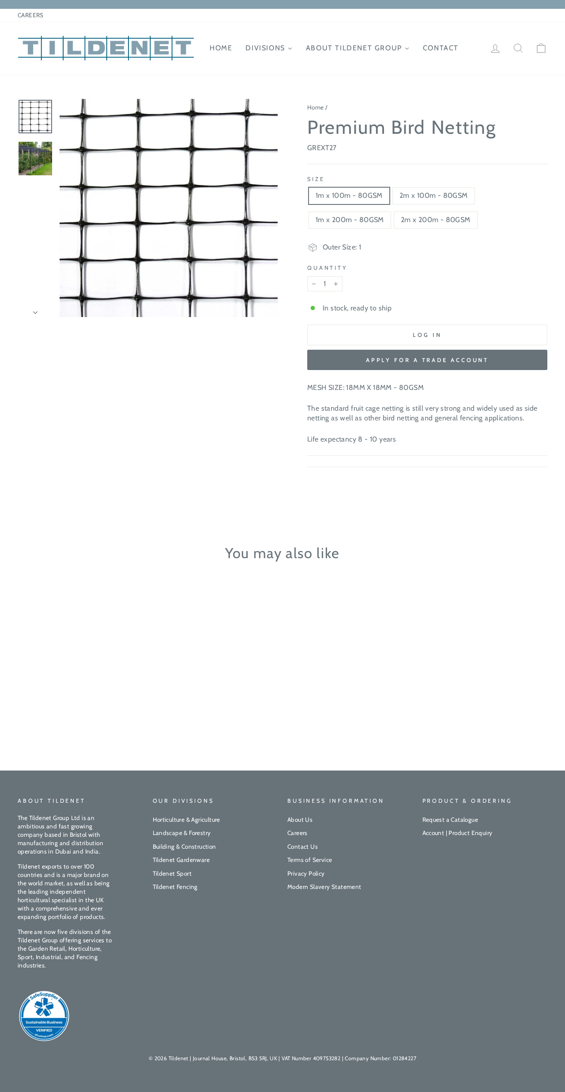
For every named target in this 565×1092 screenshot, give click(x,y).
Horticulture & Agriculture (186, 819)
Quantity (327, 267)
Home (315, 107)
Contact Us (302, 846)
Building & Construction (184, 846)
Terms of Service (309, 859)
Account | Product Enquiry (457, 832)
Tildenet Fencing (175, 886)
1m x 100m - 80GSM (349, 195)
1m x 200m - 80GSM (350, 219)
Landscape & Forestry (182, 832)
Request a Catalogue (450, 819)
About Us (300, 819)
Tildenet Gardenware (181, 859)
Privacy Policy (306, 873)
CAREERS (31, 15)
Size (315, 179)
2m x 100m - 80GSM (433, 195)
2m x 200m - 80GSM (436, 219)
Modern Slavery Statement (324, 886)
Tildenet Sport (172, 873)
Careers (297, 832)
